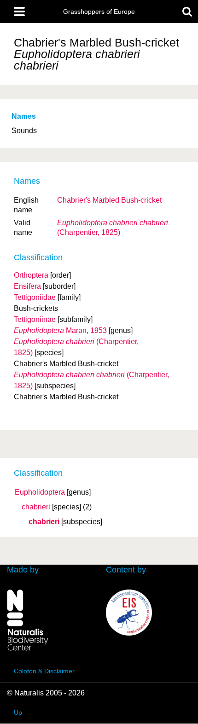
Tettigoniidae (35, 297)
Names (24, 116)
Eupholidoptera (40, 492)
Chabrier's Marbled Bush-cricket (109, 200)
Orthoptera (31, 275)
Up (18, 712)
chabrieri (36, 507)
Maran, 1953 (60, 330)
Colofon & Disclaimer (44, 671)
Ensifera (27, 286)
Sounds (24, 130)
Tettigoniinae (35, 319)
